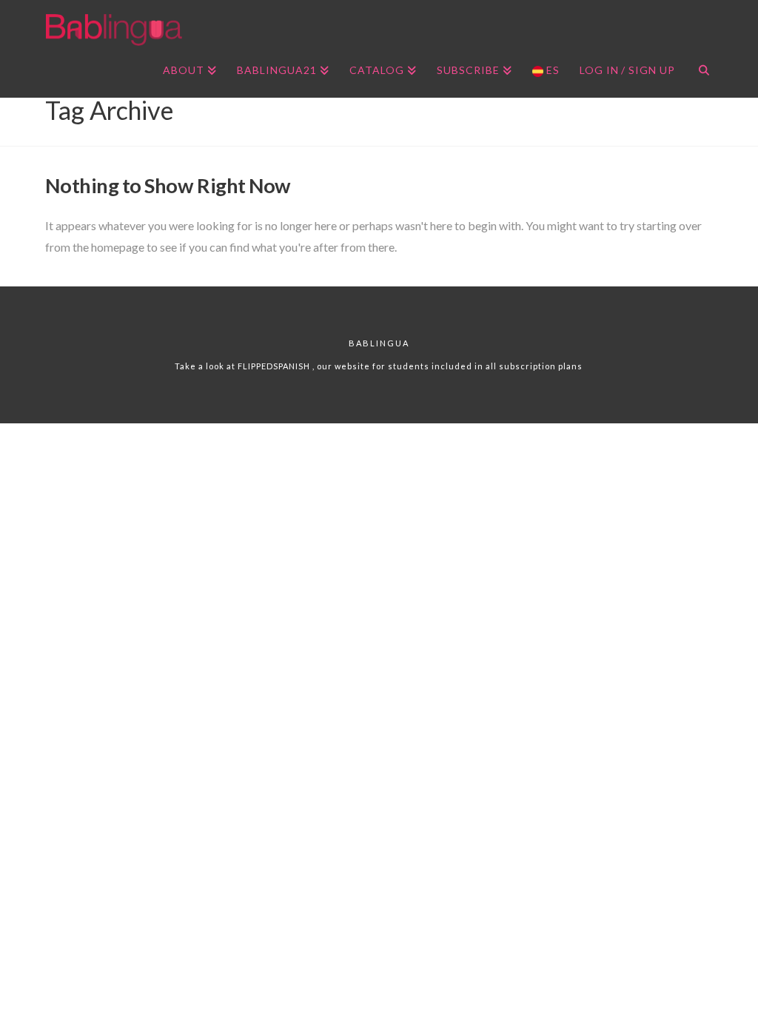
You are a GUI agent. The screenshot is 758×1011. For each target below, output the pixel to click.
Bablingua (379, 343)
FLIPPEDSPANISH (275, 366)
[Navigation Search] (698, 72)
